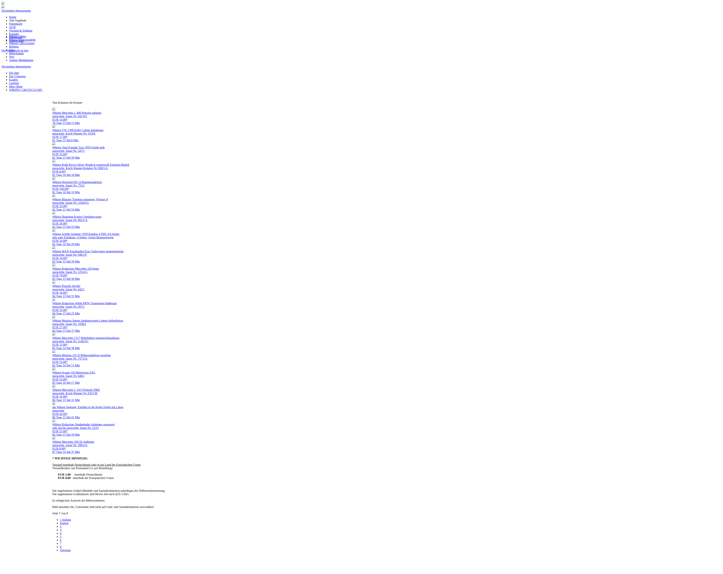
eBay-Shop (15, 86)
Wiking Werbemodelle (22, 39)
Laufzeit (14, 83)
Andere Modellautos (21, 60)
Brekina (13, 46)
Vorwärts (65, 550)
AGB (12, 27)
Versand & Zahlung (20, 30)
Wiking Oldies (17, 36)
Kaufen (13, 79)
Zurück (64, 523)
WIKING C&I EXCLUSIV (26, 89)
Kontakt (14, 34)
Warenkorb (15, 23)
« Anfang (65, 519)
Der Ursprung (17, 76)
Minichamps (16, 53)
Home (12, 17)
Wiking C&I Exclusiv (22, 43)
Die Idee (14, 73)
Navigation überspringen (16, 10)
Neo (11, 56)
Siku (11, 50)
